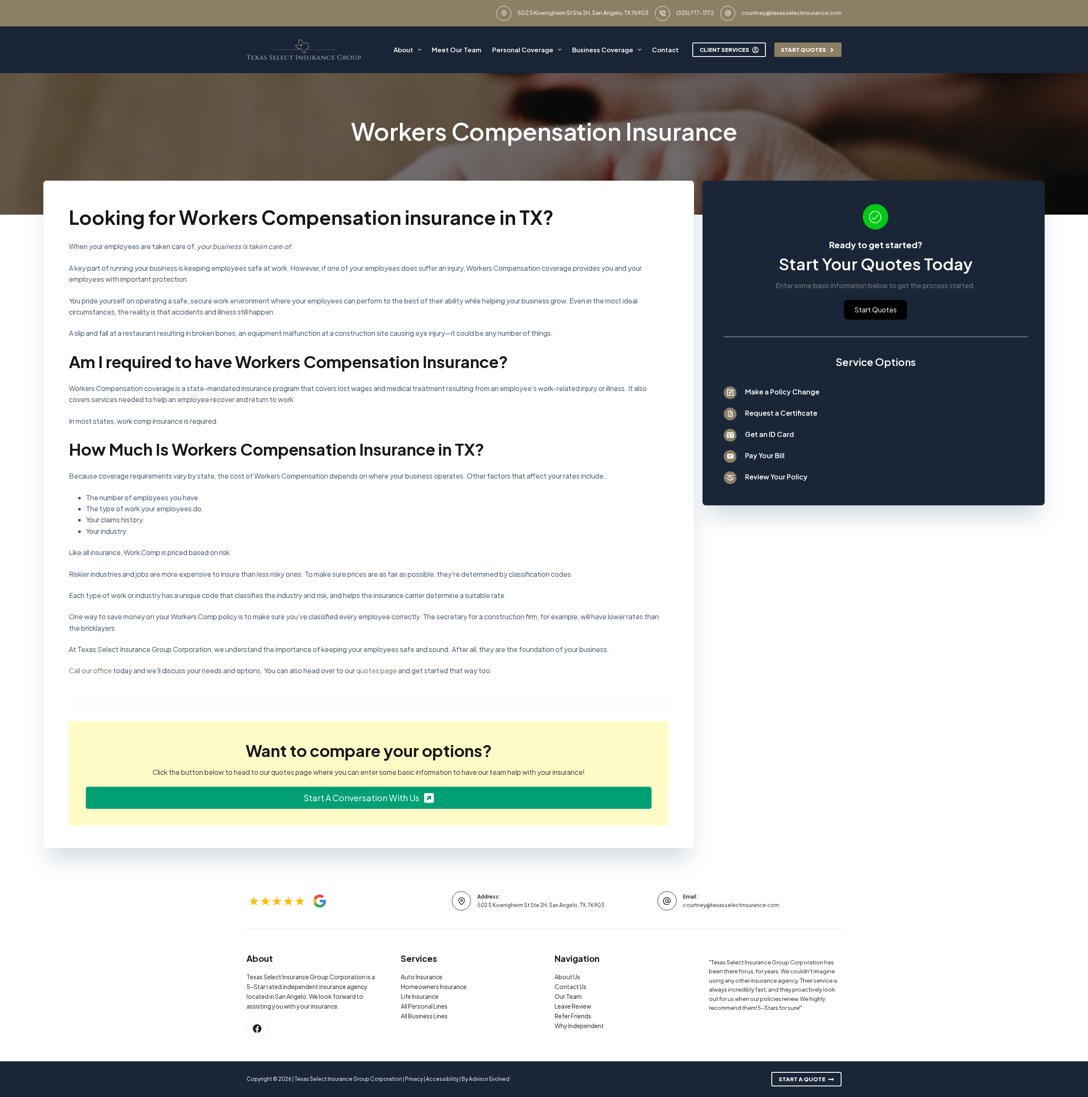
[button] (369, 798)
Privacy (414, 1079)
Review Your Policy (776, 476)
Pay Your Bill (765, 455)
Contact (665, 49)
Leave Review (573, 1006)
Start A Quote (802, 1079)
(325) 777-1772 (695, 12)
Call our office (90, 670)
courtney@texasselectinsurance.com (792, 12)
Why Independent (579, 1025)
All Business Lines (424, 1016)
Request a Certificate (781, 412)
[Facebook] (257, 1028)
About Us (567, 977)
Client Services (724, 49)
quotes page (376, 670)
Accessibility (442, 1079)
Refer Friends (573, 1016)
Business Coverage (602, 49)
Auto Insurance (421, 977)
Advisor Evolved (489, 1079)
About (403, 49)
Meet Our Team (457, 49)
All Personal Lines (424, 1006)
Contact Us (570, 986)
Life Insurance (420, 996)
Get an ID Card (769, 434)
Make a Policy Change (782, 391)
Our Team (568, 996)
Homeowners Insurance (434, 986)
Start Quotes (803, 49)
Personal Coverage (522, 49)
